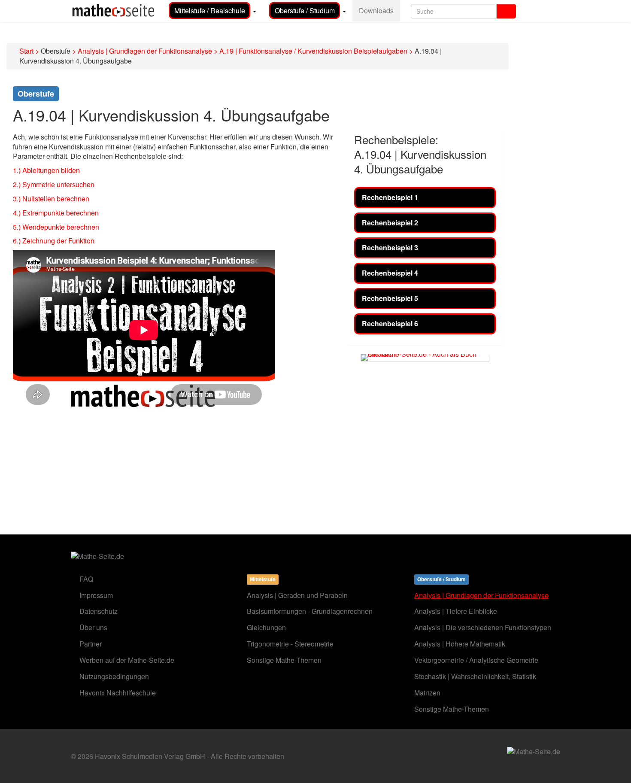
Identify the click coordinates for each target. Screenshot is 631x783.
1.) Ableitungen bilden (46, 170)
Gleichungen (266, 627)
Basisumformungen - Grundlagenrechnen (310, 611)
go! (506, 11)
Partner (90, 644)
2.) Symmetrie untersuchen (53, 184)
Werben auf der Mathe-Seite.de (126, 660)
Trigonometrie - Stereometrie (290, 644)
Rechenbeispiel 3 (390, 247)
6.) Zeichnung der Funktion (53, 241)
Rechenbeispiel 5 (390, 298)
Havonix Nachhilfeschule (117, 693)
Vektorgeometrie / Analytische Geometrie (476, 660)
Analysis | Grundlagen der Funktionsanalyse (145, 51)
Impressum (96, 595)
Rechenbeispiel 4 (390, 273)
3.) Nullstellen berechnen (51, 198)
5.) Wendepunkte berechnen (56, 227)
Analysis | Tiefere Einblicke (455, 611)
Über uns (93, 627)
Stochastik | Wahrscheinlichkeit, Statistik (475, 676)
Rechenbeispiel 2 (390, 223)
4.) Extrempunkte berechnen (56, 213)
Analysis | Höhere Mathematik (459, 644)
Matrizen (427, 693)
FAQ (86, 579)
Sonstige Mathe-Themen (284, 660)
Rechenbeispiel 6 (390, 323)
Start (26, 51)
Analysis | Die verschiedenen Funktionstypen (482, 627)
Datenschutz (98, 611)
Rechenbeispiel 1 (390, 197)
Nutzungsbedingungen (114, 676)
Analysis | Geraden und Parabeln (297, 595)
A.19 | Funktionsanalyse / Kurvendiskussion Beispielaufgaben (313, 51)
